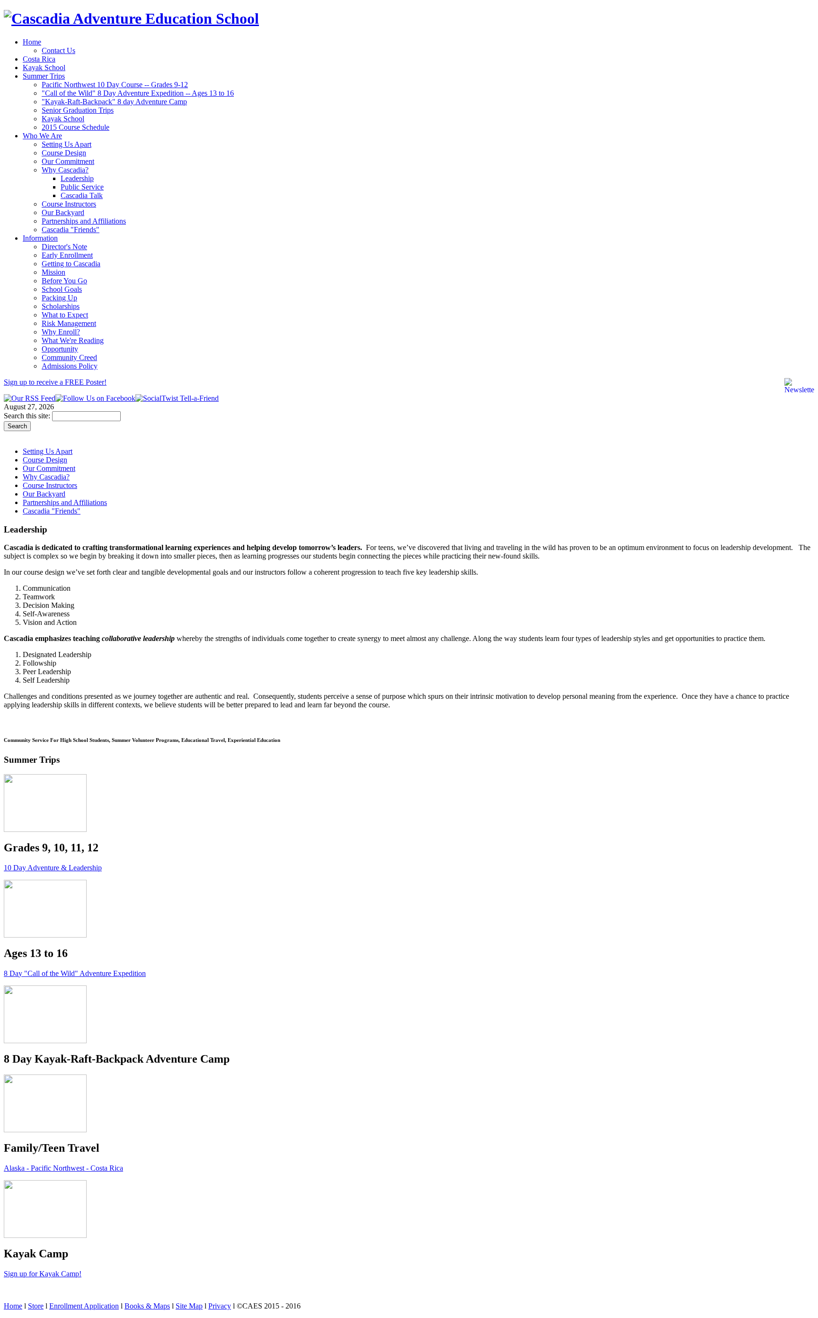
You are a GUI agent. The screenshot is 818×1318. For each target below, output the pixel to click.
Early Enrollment (67, 255)
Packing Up (59, 298)
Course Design (64, 153)
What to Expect (65, 315)
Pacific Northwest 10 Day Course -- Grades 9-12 (115, 85)
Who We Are (42, 136)
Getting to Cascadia (71, 264)
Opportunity (60, 349)
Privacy (219, 1306)
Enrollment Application (84, 1306)
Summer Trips (44, 76)
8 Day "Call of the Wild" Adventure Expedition (75, 973)
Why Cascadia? (65, 170)
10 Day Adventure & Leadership (53, 868)
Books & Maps (147, 1306)
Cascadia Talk (82, 195)
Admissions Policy (70, 366)
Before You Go (64, 281)
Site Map (189, 1306)
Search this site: (28, 416)
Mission (53, 272)
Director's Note (64, 247)
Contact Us (58, 50)
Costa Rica (39, 59)
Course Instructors (69, 204)
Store (36, 1306)
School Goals (62, 289)
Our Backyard (63, 212)
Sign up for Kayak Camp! (42, 1274)
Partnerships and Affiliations (84, 221)
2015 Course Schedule (75, 127)
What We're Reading (73, 340)
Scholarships (61, 306)
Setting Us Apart (66, 144)
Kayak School (44, 67)
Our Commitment (68, 161)
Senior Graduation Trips (78, 110)
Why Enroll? (61, 332)
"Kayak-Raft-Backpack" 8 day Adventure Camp (114, 102)
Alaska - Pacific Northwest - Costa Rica (63, 1168)
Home (32, 42)
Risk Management (69, 323)
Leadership (77, 178)
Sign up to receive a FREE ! (55, 382)
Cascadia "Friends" (70, 230)
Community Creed (69, 357)
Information (40, 238)
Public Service (82, 187)
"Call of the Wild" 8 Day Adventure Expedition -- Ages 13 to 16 (138, 93)
